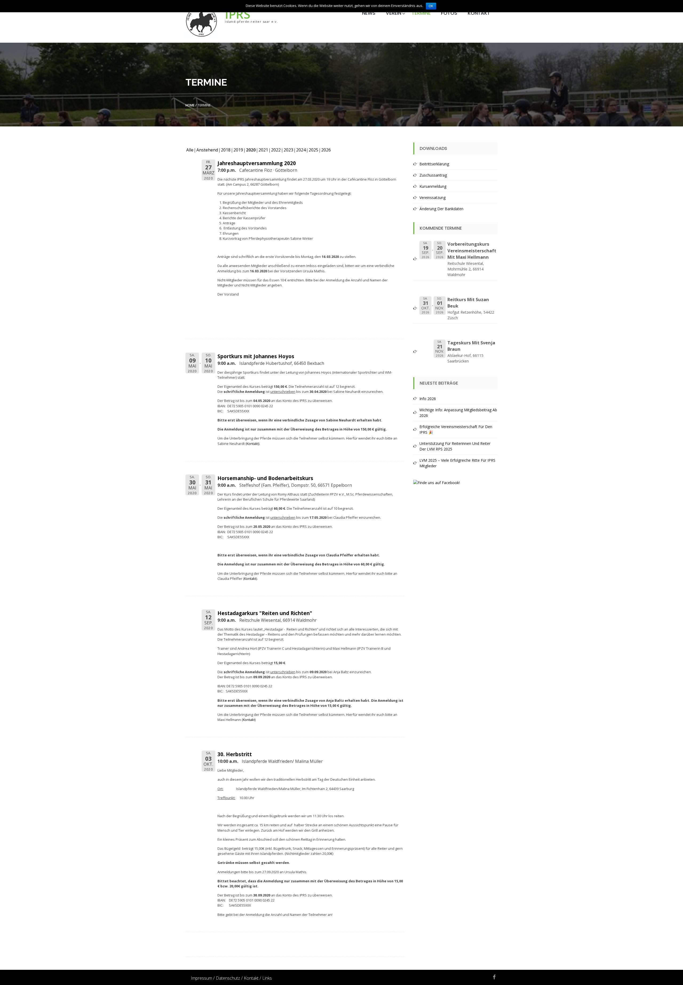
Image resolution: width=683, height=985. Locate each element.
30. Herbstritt (234, 754)
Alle (189, 150)
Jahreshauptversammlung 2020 (256, 163)
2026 (326, 150)
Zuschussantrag (433, 175)
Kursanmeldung (432, 186)
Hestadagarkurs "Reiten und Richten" (264, 613)
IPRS (237, 14)
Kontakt (479, 13)
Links (267, 978)
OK (431, 6)
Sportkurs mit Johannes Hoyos (255, 356)
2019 (238, 150)
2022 (276, 150)
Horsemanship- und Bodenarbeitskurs (265, 478)
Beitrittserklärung (434, 163)
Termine (421, 13)
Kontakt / (252, 978)
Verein (393, 13)
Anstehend (207, 150)
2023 (288, 150)
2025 (313, 150)
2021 (263, 150)
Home (189, 105)
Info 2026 (427, 398)
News (368, 13)
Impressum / (203, 978)
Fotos (449, 13)
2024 (301, 150)
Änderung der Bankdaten (441, 208)
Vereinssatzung (432, 197)
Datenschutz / (229, 978)
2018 (226, 150)
